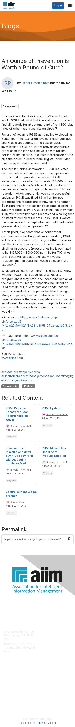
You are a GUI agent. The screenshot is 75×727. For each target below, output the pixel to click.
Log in (58, 5)
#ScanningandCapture (16, 380)
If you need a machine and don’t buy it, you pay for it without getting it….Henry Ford (19, 455)
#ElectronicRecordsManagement (24, 376)
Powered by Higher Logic (37, 723)
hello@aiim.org (20, 651)
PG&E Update (51, 408)
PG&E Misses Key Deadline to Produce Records (54, 451)
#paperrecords (29, 372)
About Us (9, 706)
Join (6, 675)
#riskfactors (9, 372)
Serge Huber (17, 502)
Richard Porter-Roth (35, 83)
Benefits (9, 678)
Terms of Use (12, 709)
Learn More (11, 682)
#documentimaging (61, 376)
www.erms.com (12, 358)
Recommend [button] (10, 106)
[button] (69, 539)
